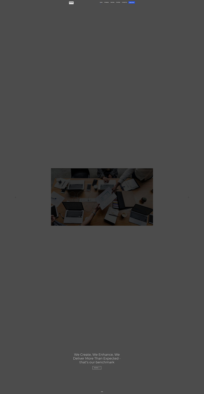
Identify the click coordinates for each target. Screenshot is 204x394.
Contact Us (124, 2)
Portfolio (118, 2)
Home (101, 2)
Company (106, 2)
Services (112, 2)
